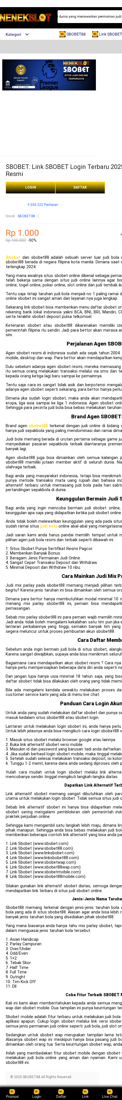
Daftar (61, 1096)
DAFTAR (80, 187)
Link (85, 1096)
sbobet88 (38, 425)
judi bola (48, 526)
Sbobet (13, 257)
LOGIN (30, 187)
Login (36, 1096)
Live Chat (109, 1096)
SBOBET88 (26, 216)
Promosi (12, 1096)
